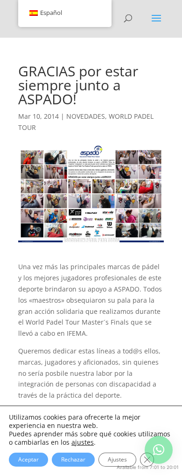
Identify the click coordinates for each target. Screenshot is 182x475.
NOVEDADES (85, 116)
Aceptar (28, 459)
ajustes (82, 442)
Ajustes (117, 459)
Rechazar (73, 459)
